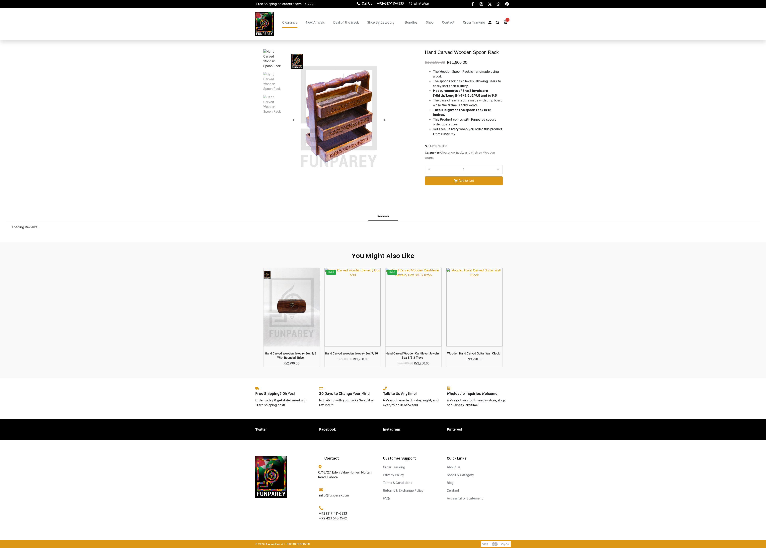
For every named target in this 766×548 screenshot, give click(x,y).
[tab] (383, 216)
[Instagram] (481, 4)
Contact (448, 22)
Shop (429, 22)
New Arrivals (315, 22)
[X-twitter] (490, 4)
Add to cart (466, 180)
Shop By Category (380, 22)
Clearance (289, 22)
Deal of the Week (346, 22)
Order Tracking (474, 22)
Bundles (411, 22)
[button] (490, 23)
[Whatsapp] (498, 4)
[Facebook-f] (472, 4)
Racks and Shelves (469, 153)
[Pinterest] (507, 4)
